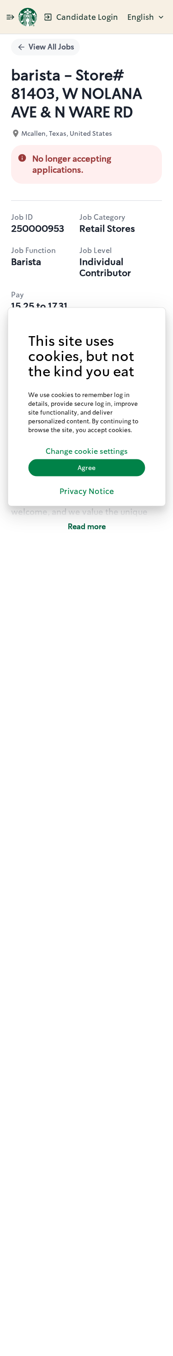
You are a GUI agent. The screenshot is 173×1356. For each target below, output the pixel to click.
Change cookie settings (87, 451)
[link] (27, 17)
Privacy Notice (87, 491)
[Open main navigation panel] (10, 17)
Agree (86, 467)
